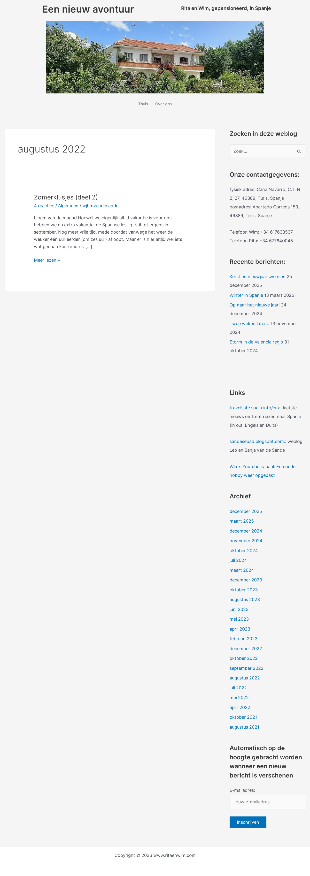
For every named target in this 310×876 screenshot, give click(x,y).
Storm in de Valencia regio (256, 341)
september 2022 (247, 668)
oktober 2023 (244, 589)
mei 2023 (239, 619)
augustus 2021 (244, 727)
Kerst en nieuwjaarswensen (258, 276)
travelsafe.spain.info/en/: (255, 407)
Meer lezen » (47, 260)
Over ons (163, 103)
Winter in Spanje (246, 295)
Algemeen (68, 205)
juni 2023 (239, 609)
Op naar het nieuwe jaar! (255, 304)
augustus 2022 (245, 677)
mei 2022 (239, 697)
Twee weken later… (249, 323)
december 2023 (246, 579)
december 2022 (246, 648)
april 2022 (240, 707)
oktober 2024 (244, 550)
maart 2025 (242, 521)
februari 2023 (243, 638)
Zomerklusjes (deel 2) (66, 197)
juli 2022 (238, 687)
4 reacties (44, 205)
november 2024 (246, 540)
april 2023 (240, 629)
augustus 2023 (245, 599)
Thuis (143, 103)
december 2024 (246, 530)
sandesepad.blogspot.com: (257, 441)
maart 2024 (242, 570)
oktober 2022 (244, 658)
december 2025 (246, 511)
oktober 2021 (243, 717)
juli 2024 (238, 560)
